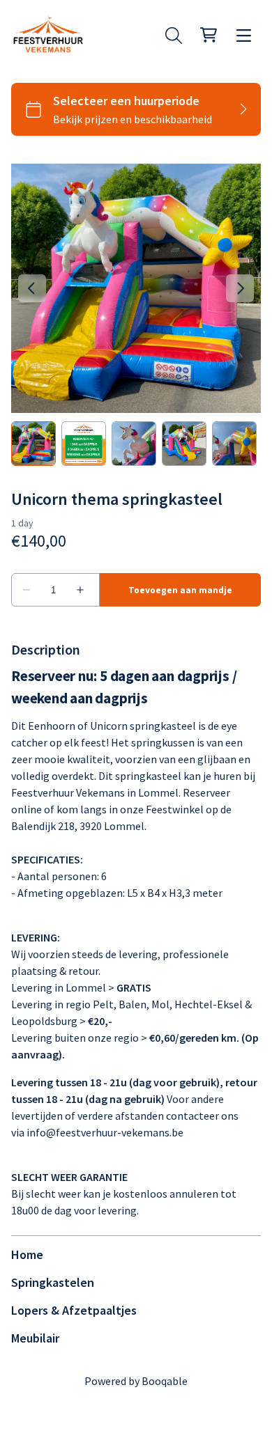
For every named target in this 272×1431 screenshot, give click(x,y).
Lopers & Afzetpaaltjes (74, 1310)
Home (27, 1254)
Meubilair (35, 1338)
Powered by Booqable (136, 1381)
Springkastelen (52, 1282)
